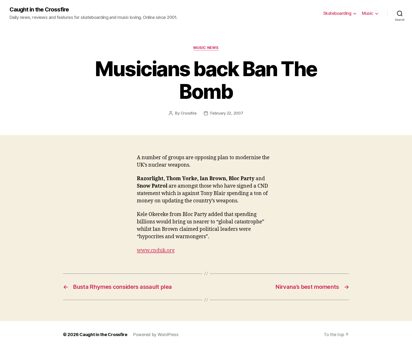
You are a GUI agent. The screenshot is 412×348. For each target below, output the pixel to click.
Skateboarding (337, 13)
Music (367, 13)
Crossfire (189, 113)
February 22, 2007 (226, 113)
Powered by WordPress (156, 334)
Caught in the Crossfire (39, 9)
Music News (206, 48)
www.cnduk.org (156, 250)
